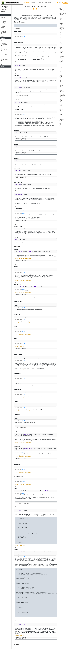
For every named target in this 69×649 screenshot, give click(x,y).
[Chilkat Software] (12, 2)
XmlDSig (61, 120)
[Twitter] (61, 3)
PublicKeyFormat (4, 33)
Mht (60, 71)
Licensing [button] (33, 2)
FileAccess (61, 44)
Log (60, 66)
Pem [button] (45, 2)
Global (61, 47)
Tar (60, 110)
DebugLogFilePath (4, 18)
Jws (60, 63)
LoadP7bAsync (3, 53)
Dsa (60, 37)
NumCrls (2, 27)
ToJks (2, 60)
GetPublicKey (3, 51)
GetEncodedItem (4, 49)
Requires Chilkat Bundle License (35, 12)
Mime (60, 72)
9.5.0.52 (23, 114)
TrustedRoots (62, 111)
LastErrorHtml (3, 21)
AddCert (2, 40)
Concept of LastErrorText (20, 94)
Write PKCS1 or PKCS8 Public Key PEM (22, 221)
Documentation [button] (26, 2)
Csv (60, 32)
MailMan (61, 68)
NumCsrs (2, 28)
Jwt (60, 65)
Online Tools (41, 2)
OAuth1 (61, 75)
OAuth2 (61, 76)
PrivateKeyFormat (4, 32)
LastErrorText (3, 22)
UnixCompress (62, 113)
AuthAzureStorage (63, 13)
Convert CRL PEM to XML (20, 153)
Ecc (60, 39)
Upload (61, 114)
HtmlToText (61, 51)
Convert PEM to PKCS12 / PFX (21, 638)
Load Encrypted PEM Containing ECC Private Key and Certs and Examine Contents (30, 385)
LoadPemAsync (4, 55)
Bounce (61, 18)
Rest (60, 86)
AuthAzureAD (62, 10)
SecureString (62, 94)
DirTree (61, 34)
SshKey (61, 104)
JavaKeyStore (62, 58)
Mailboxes (61, 67)
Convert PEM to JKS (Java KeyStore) (22, 503)
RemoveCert (3, 58)
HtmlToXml (61, 52)
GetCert (2, 48)
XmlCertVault (62, 119)
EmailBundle (61, 43)
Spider (61, 101)
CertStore (61, 24)
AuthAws (61, 9)
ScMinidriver (62, 91)
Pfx (60, 80)
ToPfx (2, 64)
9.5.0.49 (23, 36)
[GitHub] (59, 3)
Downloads (65, 2)
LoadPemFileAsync (4, 56)
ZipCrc (61, 125)
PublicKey (61, 85)
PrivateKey (61, 82)
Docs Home (3, 9)
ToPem (2, 61)
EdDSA (61, 41)
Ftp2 (60, 46)
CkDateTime (62, 27)
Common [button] (49, 2)
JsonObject (61, 61)
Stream (61, 105)
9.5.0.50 (23, 163)
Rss (60, 89)
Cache (61, 20)
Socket (61, 100)
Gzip (60, 48)
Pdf (60, 77)
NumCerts (3, 26)
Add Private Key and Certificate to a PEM (23, 261)
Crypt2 (61, 29)
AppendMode (3, 17)
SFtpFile (61, 99)
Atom (60, 8)
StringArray (61, 106)
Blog (37, 2)
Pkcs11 (61, 81)
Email (60, 42)
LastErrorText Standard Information (22, 95)
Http (60, 53)
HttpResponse (62, 56)
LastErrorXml (3, 23)
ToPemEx (2, 63)
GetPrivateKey (3, 50)
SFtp (60, 96)
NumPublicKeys (4, 31)
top (15, 40)
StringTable (61, 109)
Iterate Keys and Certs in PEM (21, 139)
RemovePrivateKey (4, 59)
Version (2, 36)
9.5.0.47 (23, 512)
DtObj (60, 38)
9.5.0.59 (23, 272)
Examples (3, 12)
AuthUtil (61, 15)
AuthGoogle (61, 14)
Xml (60, 118)
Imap (60, 57)
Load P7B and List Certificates (21, 427)
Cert (60, 22)
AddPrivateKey (3, 43)
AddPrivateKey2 (4, 44)
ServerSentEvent (62, 95)
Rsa (60, 87)
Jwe (60, 62)
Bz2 (60, 19)
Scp (60, 92)
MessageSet (62, 70)
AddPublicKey (3, 45)
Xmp (60, 123)
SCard (61, 90)
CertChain (61, 23)
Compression (62, 28)
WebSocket (61, 116)
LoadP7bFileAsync (4, 54)
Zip (60, 124)
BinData (61, 17)
